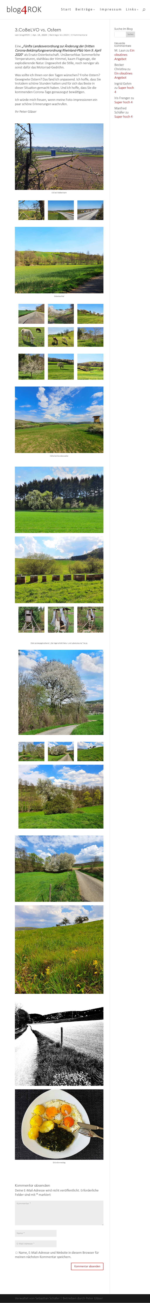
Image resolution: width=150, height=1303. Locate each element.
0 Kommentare (79, 35)
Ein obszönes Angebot (124, 55)
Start (66, 10)
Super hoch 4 (123, 102)
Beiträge (84, 10)
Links (131, 10)
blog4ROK (24, 35)
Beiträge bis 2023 (59, 35)
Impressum (111, 10)
